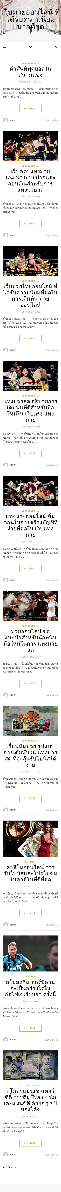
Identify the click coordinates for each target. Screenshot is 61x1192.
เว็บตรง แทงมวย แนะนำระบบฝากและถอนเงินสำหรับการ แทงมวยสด (30, 180)
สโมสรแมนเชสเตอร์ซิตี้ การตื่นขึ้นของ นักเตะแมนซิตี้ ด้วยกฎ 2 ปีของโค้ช (30, 1100)
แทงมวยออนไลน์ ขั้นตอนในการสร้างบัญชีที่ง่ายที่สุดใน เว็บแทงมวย (30, 525)
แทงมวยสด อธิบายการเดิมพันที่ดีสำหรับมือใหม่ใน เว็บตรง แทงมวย (30, 410)
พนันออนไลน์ (30, 861)
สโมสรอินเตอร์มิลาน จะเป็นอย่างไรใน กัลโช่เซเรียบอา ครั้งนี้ (30, 988)
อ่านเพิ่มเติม (30, 108)
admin (12, 120)
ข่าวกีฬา (30, 976)
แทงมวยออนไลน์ (30, 165)
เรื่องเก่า (11, 1167)
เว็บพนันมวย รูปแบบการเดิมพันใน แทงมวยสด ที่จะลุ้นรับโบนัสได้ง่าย (30, 755)
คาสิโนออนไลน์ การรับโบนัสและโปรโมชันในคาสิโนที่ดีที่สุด (30, 873)
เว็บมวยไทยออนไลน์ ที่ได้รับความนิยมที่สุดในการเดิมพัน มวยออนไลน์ (30, 295)
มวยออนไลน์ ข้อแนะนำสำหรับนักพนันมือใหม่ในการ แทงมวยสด (30, 640)
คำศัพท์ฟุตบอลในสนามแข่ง (30, 71)
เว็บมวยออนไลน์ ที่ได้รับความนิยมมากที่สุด (30, 19)
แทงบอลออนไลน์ (30, 63)
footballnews (30, 1085)
